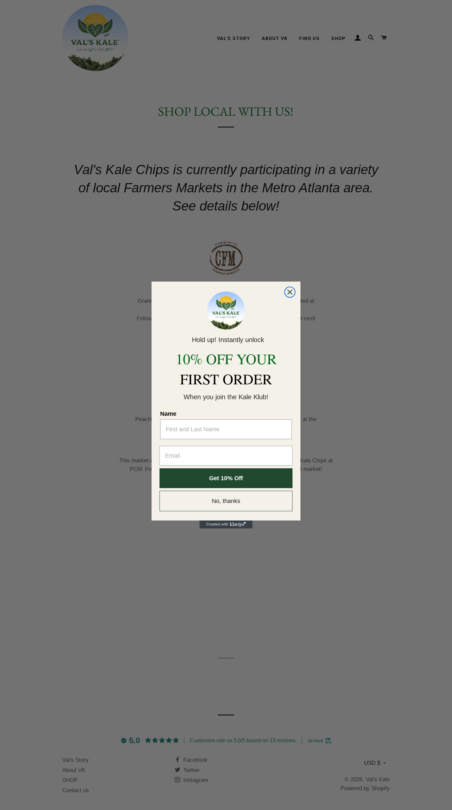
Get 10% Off (226, 478)
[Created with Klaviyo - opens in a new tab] (226, 524)
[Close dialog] (290, 292)
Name (168, 413)
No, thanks (226, 501)
